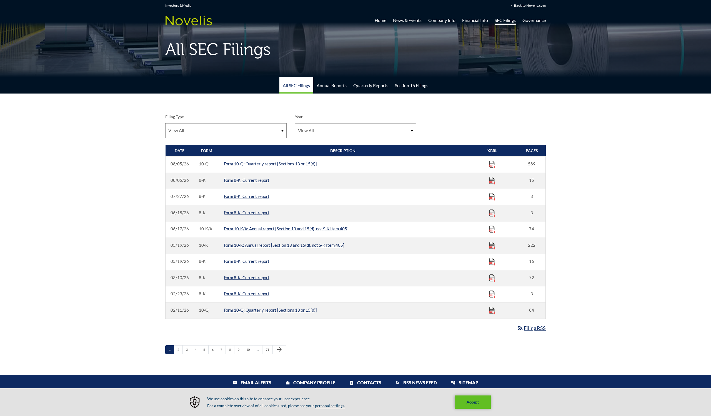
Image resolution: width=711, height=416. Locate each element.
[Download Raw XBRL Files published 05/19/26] (492, 245)
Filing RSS (531, 328)
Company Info (441, 20)
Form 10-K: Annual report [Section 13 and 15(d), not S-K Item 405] (284, 245)
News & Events (407, 20)
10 (249, 349)
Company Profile (310, 382)
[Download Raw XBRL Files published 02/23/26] (492, 294)
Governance (534, 20)
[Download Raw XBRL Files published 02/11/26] (492, 310)
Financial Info (475, 20)
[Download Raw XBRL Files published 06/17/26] (492, 229)
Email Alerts (252, 382)
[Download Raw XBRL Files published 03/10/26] (492, 277)
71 (269, 349)
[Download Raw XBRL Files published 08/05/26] (492, 164)
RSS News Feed (416, 382)
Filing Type (174, 116)
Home (380, 20)
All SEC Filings (296, 85)
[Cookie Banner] (355, 402)
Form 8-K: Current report (246, 180)
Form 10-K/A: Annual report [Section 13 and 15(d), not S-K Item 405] (286, 228)
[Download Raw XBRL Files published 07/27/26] (492, 196)
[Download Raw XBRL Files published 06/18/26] (492, 213)
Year (299, 116)
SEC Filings (505, 20)
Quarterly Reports (370, 85)
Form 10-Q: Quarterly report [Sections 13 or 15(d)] (270, 163)
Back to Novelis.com (530, 5)
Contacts (365, 382)
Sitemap (464, 382)
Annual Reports (332, 85)
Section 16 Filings (411, 85)
